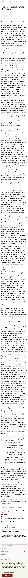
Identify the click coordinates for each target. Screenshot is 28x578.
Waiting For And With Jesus (10, 47)
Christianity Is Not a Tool (10, 531)
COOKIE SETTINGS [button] (8, 572)
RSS (17, 501)
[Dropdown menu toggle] (14, 546)
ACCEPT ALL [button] (7, 575)
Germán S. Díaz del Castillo (8, 533)
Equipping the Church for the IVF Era (13, 512)
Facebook (20, 499)
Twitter (8, 503)
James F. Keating (5, 523)
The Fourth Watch (7, 522)
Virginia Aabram (20, 533)
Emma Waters (4, 514)
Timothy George (5, 12)
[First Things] (14, 1)
